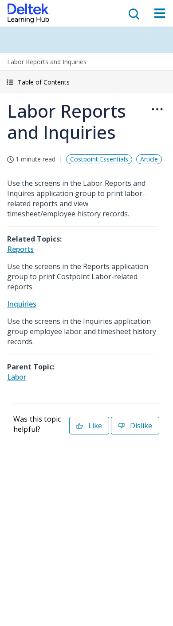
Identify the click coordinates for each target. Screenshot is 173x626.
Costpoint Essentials (99, 159)
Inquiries (21, 304)
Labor (16, 377)
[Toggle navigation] (160, 13)
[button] (86, 82)
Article (149, 159)
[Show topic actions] (157, 109)
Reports (20, 249)
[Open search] (133, 13)
